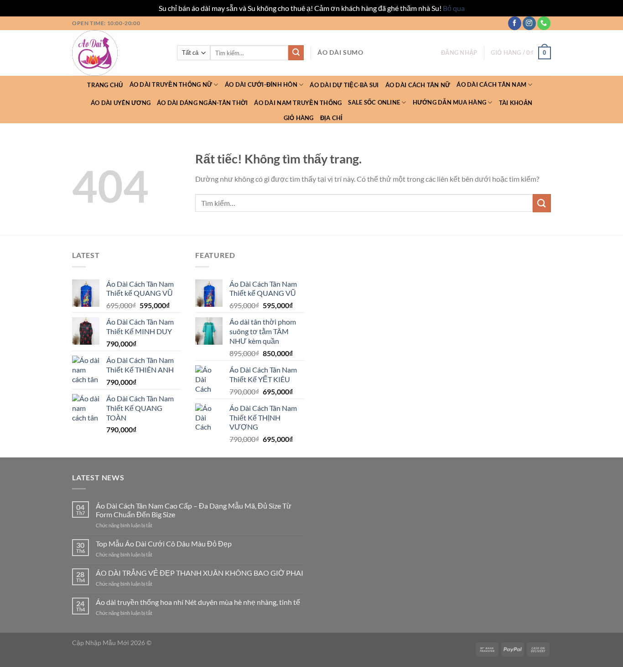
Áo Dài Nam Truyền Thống (298, 102)
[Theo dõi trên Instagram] (529, 23)
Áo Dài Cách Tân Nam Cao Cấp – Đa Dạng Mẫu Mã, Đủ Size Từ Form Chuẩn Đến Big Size (193, 510)
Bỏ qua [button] (454, 8)
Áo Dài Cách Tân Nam (491, 84)
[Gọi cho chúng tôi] (543, 23)
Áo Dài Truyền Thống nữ (171, 84)
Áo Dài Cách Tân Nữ (418, 85)
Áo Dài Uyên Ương (121, 102)
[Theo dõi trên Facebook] (514, 23)
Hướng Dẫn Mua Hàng (450, 102)
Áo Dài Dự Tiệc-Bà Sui (344, 85)
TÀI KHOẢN (515, 102)
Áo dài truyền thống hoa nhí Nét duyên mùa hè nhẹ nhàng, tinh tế (198, 602)
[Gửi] (296, 53)
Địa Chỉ (331, 117)
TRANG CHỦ (105, 85)
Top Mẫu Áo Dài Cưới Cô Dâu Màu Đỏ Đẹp (164, 543)
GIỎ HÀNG (299, 117)
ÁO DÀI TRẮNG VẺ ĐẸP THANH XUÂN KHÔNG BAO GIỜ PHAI (199, 572)
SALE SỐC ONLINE (374, 102)
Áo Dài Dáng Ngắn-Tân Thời (202, 102)
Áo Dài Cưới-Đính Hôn (261, 84)
